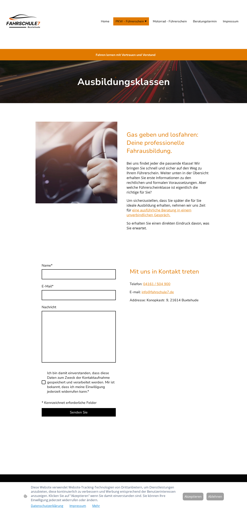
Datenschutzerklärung (47, 506)
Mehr (96, 506)
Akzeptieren (193, 496)
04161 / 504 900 (156, 284)
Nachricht (49, 307)
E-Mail (47, 286)
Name (47, 265)
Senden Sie (79, 412)
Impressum (77, 506)
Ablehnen (215, 496)
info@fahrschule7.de (158, 292)
